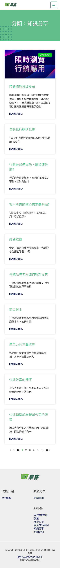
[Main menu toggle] (53, 5)
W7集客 (6, 498)
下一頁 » (45, 450)
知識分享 (39, 528)
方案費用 (39, 498)
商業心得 (39, 521)
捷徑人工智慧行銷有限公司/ (30, 556)
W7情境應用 (41, 515)
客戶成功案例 (41, 525)
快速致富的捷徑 (20, 380)
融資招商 (15, 239)
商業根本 (15, 310)
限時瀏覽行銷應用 (22, 87)
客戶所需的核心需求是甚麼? (29, 204)
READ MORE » (16, 114)
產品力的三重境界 (22, 345)
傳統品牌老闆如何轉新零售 (28, 275)
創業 (36, 518)
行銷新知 (39, 531)
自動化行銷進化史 (22, 129)
